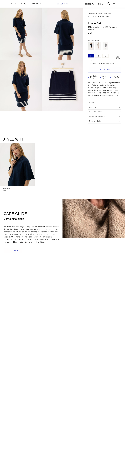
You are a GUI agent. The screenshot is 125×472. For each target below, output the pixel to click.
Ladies (13, 4)
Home (91, 13)
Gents (23, 4)
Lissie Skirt (104, 16)
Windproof (36, 4)
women (96, 16)
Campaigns (98, 13)
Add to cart (105, 70)
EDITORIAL (89, 4)
